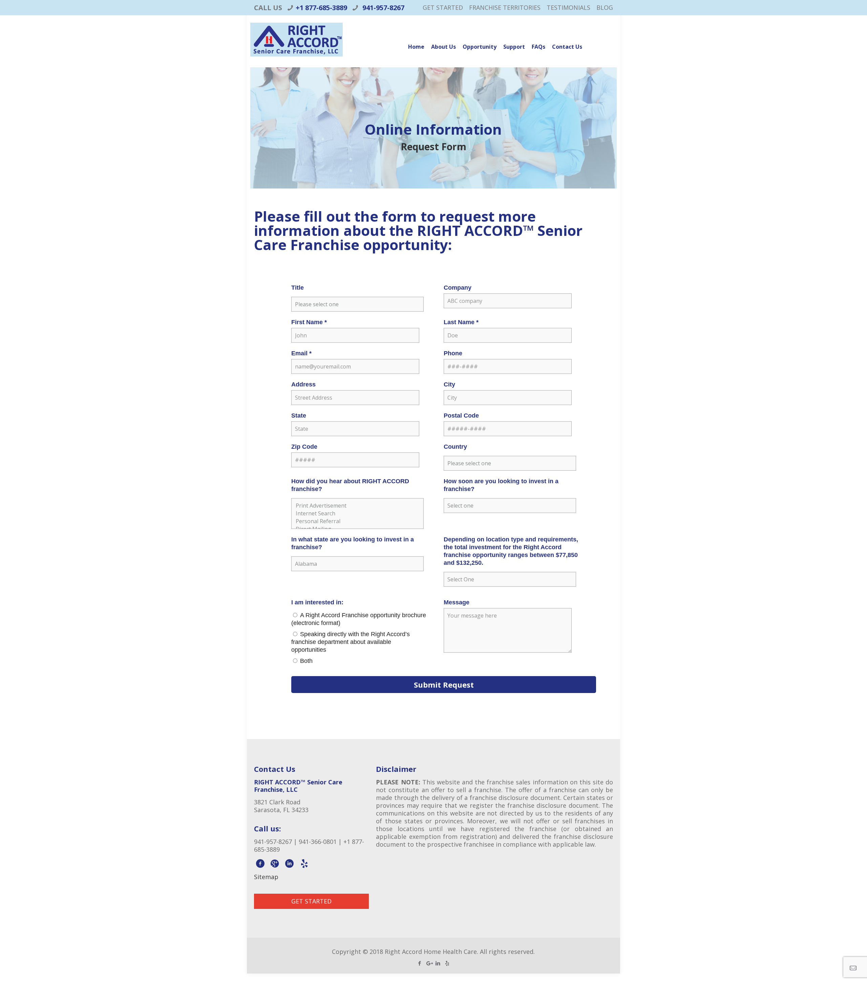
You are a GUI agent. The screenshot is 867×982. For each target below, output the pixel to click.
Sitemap (266, 877)
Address (303, 384)
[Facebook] (419, 963)
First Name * (309, 322)
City (449, 384)
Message (456, 602)
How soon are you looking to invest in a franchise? (501, 485)
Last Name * (461, 322)
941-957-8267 (382, 7)
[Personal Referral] (357, 521)
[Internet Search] (357, 513)
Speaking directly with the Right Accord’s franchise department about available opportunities (350, 642)
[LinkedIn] (438, 963)
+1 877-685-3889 (321, 7)
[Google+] (428, 963)
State (298, 415)
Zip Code (304, 446)
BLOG (604, 7)
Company (457, 287)
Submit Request (444, 684)
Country (455, 446)
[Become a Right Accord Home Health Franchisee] (296, 46)
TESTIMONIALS (568, 7)
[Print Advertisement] (357, 506)
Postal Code (461, 415)
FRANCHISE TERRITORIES (505, 7)
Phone (453, 353)
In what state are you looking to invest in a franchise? (352, 543)
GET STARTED (443, 7)
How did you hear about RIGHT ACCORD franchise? (350, 485)
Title (297, 287)
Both (306, 660)
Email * (301, 353)
